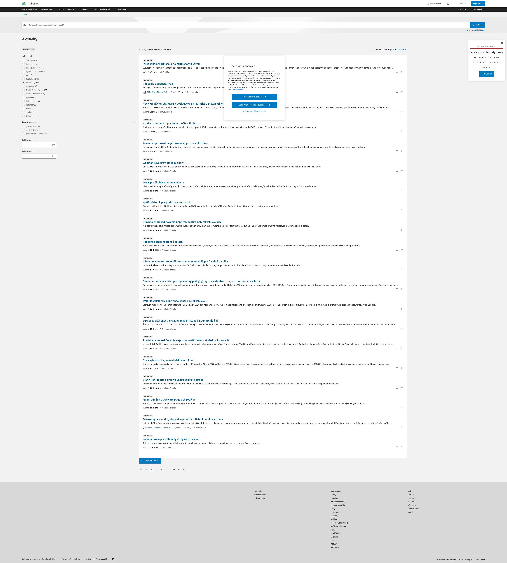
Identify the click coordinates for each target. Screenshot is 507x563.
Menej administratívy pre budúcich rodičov (169, 399)
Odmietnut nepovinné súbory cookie (254, 105)
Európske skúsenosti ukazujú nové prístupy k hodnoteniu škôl (181, 320)
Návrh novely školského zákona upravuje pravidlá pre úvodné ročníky (185, 261)
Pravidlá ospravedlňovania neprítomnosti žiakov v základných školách (186, 340)
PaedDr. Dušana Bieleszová (158, 428)
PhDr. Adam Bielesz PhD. (157, 92)
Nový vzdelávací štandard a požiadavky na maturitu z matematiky (183, 103)
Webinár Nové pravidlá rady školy (163, 162)
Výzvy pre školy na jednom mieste (163, 182)
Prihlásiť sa (487, 74)
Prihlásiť (463, 3)
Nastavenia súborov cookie (254, 111)
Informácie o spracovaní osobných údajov (39, 559)
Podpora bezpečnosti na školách (163, 241)
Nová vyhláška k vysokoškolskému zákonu (168, 360)
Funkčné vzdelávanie (339, 523)
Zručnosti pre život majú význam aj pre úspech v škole (176, 143)
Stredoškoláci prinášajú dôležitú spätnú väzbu (171, 64)
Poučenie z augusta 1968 (158, 83)
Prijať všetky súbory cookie (254, 97)
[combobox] (253, 25)
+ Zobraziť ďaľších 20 (149, 461)
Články (333, 495)
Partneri (411, 498)
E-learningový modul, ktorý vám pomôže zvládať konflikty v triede (183, 419)
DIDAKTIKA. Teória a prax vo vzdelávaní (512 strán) (173, 379)
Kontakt (411, 495)
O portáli (411, 502)
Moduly (333, 544)
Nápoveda (412, 505)
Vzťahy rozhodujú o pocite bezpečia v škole (169, 123)
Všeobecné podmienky (71, 559)
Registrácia (478, 3)
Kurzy (332, 540)
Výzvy (332, 530)
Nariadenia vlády (337, 502)
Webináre (334, 519)
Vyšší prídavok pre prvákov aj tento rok (167, 202)
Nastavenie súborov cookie (96, 559)
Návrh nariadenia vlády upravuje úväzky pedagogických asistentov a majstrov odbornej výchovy (201, 281)
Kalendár (334, 537)
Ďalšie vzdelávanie (338, 526)
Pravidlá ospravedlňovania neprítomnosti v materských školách (182, 222)
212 (173, 469)
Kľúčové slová (413, 509)
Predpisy (334, 498)
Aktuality (334, 516)
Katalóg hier (335, 533)
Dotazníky (334, 547)
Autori (410, 512)
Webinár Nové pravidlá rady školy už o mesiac (170, 439)
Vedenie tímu (259, 498)
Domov (24, 14)
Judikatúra (334, 512)
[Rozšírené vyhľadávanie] (24, 25)
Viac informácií (238, 89)
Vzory (332, 509)
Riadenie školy (259, 495)
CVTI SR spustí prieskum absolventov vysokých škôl (174, 301)
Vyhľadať (479, 25)
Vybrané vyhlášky (337, 505)
